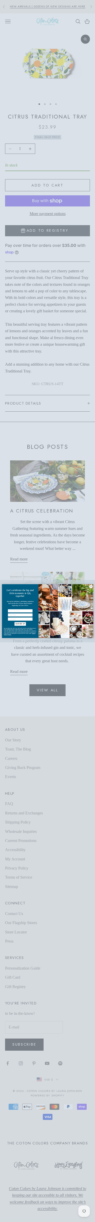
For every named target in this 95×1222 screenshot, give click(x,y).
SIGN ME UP (20, 624)
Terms (9, 634)
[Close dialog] (90, 586)
